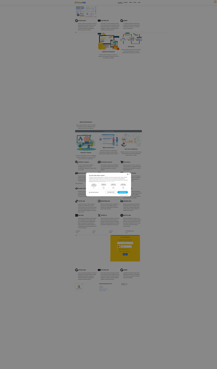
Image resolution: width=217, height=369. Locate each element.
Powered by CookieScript (123, 195)
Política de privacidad (110, 181)
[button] (94, 192)
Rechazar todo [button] (110, 192)
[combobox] (127, 174)
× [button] (129, 174)
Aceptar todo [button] (123, 192)
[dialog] (108, 184)
